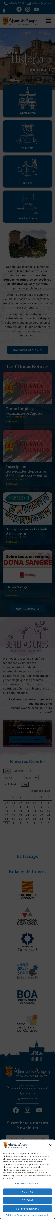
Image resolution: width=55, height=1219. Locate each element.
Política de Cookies (15, 1215)
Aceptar (27, 1192)
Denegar (27, 1200)
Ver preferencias (27, 1208)
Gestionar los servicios (26, 1183)
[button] (50, 1145)
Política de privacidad (37, 1215)
